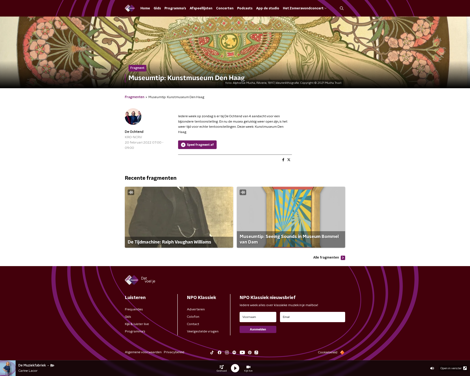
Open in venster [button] (451, 368)
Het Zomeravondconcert (303, 8)
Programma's (175, 8)
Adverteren (196, 309)
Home (145, 8)
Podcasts (244, 8)
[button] (221, 368)
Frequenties (134, 309)
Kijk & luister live (137, 324)
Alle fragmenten (326, 257)
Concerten (225, 8)
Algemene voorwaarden (143, 352)
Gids (157, 8)
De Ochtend (134, 132)
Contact (193, 324)
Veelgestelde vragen (202, 331)
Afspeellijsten (201, 8)
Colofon (193, 316)
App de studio (267, 8)
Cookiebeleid (327, 352)
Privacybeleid (174, 352)
